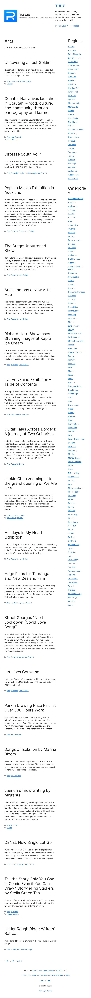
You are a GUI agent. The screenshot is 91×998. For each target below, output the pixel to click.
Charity (71, 251)
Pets (70, 484)
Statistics (72, 552)
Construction (73, 277)
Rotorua (14, 825)
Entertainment (16, 173)
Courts (71, 281)
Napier (71, 111)
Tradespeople (74, 571)
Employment (73, 326)
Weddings (72, 597)
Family (71, 356)
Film (70, 367)
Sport (70, 548)
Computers (73, 273)
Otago (30, 950)
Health (71, 413)
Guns (70, 409)
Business (72, 248)
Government (73, 405)
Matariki (20, 518)
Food (70, 379)
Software (72, 541)
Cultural (21, 515)
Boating (71, 244)
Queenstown (73, 137)
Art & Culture (11, 139)
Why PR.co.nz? (61, 970)
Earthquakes (73, 311)
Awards (71, 229)
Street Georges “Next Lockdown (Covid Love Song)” (25, 622)
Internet (71, 431)
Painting (10, 84)
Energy (71, 330)
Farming (71, 360)
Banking (71, 233)
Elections (72, 322)
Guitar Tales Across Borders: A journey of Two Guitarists (30, 431)
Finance (71, 371)
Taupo (71, 148)
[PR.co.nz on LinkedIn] (56, 5)
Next (19, 961)
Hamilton (72, 80)
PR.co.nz (24, 14)
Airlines (71, 210)
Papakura (72, 133)
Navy (70, 469)
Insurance (72, 428)
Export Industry (75, 352)
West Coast (73, 175)
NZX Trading (73, 473)
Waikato (71, 160)
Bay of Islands (74, 54)
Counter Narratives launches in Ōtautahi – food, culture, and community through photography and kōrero (30, 105)
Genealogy (73, 394)
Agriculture (73, 206)
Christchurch (16, 81)
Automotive (73, 225)
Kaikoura (72, 96)
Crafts (9, 914)
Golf (70, 401)
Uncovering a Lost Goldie (27, 62)
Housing (71, 416)
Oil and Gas (73, 477)
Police (70, 499)
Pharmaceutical (75, 488)
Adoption (72, 202)
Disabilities (73, 307)
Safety (71, 533)
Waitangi (72, 163)
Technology (73, 560)
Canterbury (73, 62)
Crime (70, 284)
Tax (69, 556)
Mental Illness (74, 458)
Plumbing (72, 496)
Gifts (70, 397)
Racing (71, 518)
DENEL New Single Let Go (28, 842)
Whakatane (73, 178)
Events (24, 173)
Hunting (71, 420)
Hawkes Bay (73, 88)
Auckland (14, 231)
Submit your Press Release (67, 26)
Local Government (76, 439)
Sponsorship (73, 545)
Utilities (71, 590)
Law (70, 435)
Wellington (25, 414)
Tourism (71, 567)
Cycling (71, 299)
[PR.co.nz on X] (60, 5)
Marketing (72, 450)
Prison (71, 507)
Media (71, 454)
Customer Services (76, 292)
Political (71, 503)
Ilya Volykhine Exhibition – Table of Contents (27, 381)
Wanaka (71, 167)
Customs (72, 296)
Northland (72, 122)
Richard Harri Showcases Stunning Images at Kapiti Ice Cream (27, 338)
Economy (72, 314)
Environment (73, 337)
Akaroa (71, 46)
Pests (70, 480)
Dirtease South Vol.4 (23, 154)
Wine (70, 605)
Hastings (72, 84)
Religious (72, 526)
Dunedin (72, 73)
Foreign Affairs (74, 386)
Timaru (71, 156)
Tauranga (72, 152)
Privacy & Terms (45, 991)
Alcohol (71, 217)
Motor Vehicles (74, 462)
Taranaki (72, 145)
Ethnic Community (76, 341)
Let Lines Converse (21, 671)
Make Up (72, 446)
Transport (72, 582)
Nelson (71, 114)
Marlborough (73, 103)
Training (71, 575)
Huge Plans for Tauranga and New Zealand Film (26, 576)
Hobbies (16, 914)
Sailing (71, 537)
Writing (9, 828)
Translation (73, 578)
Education (72, 318)
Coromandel (73, 69)
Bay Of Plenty (16, 603)
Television (72, 563)
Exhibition (72, 348)
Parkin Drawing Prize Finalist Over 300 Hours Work (30, 707)
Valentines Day (74, 594)
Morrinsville (73, 107)
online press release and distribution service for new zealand (46, 975)
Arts (8, 81)
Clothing (71, 263)
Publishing (72, 514)
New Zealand (26, 81)
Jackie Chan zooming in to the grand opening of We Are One (30, 483)
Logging (71, 443)
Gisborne (72, 77)
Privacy (71, 511)
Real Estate (73, 522)
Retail (70, 529)
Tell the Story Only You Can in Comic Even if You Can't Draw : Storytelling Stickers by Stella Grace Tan (29, 886)
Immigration (73, 424)
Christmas (72, 255)
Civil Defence (74, 259)
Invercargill (32, 173)
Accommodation (75, 199)
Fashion (71, 364)
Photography (73, 492)
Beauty (71, 236)
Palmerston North (76, 129)
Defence (72, 303)
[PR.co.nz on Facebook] (63, 5)
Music (21, 657)
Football (71, 382)
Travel (71, 586)
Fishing (71, 375)
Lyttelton (72, 99)
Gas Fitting (73, 390)
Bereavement (74, 240)
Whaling (71, 601)
